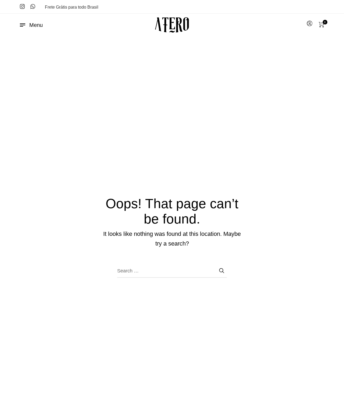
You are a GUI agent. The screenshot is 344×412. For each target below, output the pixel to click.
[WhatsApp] (32, 6)
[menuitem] (309, 23)
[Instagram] (22, 6)
